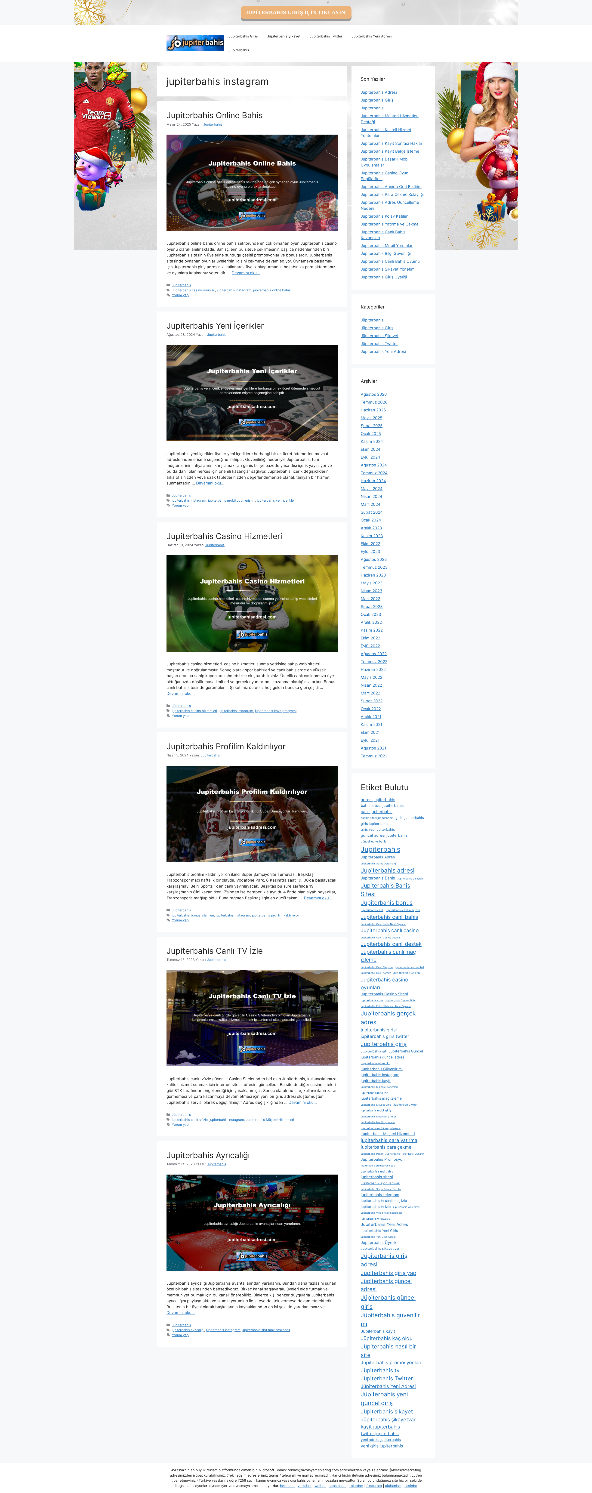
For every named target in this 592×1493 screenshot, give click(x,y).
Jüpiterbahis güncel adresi (386, 1285)
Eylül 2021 (370, 740)
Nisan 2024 (371, 496)
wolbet (320, 1486)
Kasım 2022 (372, 630)
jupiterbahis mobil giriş (376, 1110)
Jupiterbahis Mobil (405, 1104)
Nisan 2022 (371, 685)
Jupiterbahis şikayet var (380, 1248)
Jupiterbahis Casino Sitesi (384, 994)
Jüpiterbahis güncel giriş (388, 1302)
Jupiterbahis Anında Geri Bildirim (391, 186)
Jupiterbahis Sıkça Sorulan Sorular (381, 1189)
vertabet (304, 1486)
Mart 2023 (370, 598)
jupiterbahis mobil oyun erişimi (231, 500)
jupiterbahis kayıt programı (275, 711)
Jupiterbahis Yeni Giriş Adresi (378, 1236)
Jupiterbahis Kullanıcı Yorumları (379, 1087)
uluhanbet (393, 1486)
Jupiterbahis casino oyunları (193, 290)
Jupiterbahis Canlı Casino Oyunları (381, 937)
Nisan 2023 (371, 591)
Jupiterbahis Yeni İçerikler (215, 325)
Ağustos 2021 (373, 748)
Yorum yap (180, 295)
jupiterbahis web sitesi (406, 1207)
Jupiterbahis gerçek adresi (388, 1018)
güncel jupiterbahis (373, 841)
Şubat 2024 (372, 512)
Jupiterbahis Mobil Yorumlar (387, 245)
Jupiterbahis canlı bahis (389, 917)
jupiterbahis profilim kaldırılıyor (275, 915)
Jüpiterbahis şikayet (387, 1411)
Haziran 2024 (373, 480)
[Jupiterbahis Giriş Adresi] (195, 43)
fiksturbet (374, 1486)
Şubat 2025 (371, 425)
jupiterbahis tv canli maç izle (384, 1201)
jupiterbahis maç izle (374, 1093)
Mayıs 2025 (371, 418)
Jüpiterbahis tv (380, 1370)
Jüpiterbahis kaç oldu (387, 1338)
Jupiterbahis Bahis (378, 878)
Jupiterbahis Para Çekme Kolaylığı (392, 194)
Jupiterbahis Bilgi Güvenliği (386, 253)
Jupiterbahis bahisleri (410, 878)
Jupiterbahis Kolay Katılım (384, 216)
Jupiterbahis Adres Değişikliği (379, 863)
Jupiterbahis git (373, 1051)
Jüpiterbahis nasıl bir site (388, 1350)
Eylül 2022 (370, 646)
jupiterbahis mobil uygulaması (381, 1128)
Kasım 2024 (372, 441)
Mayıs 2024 (371, 488)
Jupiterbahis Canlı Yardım (376, 973)
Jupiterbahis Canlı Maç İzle (377, 967)
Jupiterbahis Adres (378, 857)
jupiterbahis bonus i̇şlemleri (193, 915)
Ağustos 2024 (374, 465)
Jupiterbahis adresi (387, 870)
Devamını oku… (246, 273)
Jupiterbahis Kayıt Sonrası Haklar (391, 143)
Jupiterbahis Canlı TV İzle (214, 951)
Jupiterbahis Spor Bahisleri (380, 1183)
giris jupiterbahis (374, 824)
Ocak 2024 (371, 520)
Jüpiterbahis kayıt (378, 1331)
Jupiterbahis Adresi (379, 92)
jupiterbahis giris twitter (385, 1036)
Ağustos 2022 (374, 653)
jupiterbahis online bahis (272, 290)
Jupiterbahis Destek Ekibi (400, 1000)
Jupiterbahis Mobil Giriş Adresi (379, 1116)
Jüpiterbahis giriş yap (388, 1273)
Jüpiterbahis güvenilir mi (390, 1319)
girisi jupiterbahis (409, 818)
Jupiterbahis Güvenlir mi (382, 1069)
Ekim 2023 (370, 543)
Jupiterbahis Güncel (405, 1051)
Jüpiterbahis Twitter (326, 36)
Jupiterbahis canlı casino (390, 930)
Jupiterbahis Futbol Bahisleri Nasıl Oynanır (386, 1006)
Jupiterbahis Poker (372, 1153)
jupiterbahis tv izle (376, 1207)
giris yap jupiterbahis (378, 829)
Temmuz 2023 (374, 567)
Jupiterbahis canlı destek (391, 944)
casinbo (410, 1486)
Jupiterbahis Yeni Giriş (379, 1231)
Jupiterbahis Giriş (377, 100)
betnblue (287, 1486)
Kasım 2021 (371, 724)
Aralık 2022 (371, 622)
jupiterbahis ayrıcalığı (188, 1330)
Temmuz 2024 (374, 473)
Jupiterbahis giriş (384, 1043)
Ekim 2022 (370, 638)
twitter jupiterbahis (380, 1433)
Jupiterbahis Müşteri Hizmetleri (270, 1120)
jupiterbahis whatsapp (375, 1218)
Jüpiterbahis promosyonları (391, 1362)
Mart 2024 (370, 504)
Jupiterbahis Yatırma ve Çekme (390, 224)
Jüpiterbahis (239, 50)
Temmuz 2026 (374, 402)
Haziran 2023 (373, 575)
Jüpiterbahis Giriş (243, 36)
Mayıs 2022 (371, 677)
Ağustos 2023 (374, 559)
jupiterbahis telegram (380, 1194)
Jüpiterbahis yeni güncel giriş (384, 1399)
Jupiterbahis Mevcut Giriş (376, 1104)
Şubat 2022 (371, 701)
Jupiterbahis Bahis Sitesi (385, 890)
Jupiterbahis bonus (387, 902)
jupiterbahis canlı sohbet (409, 967)
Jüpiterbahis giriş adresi (384, 1260)
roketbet (356, 1486)
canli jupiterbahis (376, 811)
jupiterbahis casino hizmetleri (194, 711)
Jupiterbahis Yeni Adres (384, 1224)
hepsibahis (337, 1486)
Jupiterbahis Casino (406, 973)
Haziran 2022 (373, 669)
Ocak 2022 (371, 708)
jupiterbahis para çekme (386, 1147)
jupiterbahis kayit (376, 1081)
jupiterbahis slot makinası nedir (266, 1330)
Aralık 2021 (371, 716)
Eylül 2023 (370, 551)
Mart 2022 (370, 693)
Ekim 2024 (370, 449)
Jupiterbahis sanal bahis (377, 1171)
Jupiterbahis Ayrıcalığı (208, 1155)
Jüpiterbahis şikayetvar (388, 1419)
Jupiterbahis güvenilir (375, 1063)
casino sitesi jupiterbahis (377, 818)
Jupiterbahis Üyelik (378, 1242)
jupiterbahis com (372, 1000)
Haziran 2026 (373, 410)
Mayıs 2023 (371, 583)
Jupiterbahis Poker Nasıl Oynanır (404, 1153)
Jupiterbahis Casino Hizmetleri (224, 536)
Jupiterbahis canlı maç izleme (388, 956)
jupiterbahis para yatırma (389, 1140)
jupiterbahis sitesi (377, 1177)
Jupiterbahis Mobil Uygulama (378, 1122)
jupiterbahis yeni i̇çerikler (276, 500)
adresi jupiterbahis (378, 799)
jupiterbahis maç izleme (381, 1098)
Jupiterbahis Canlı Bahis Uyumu (390, 261)
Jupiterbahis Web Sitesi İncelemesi (381, 1212)
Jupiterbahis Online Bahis (214, 115)
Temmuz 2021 (374, 756)
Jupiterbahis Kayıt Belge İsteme (390, 151)
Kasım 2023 (372, 536)
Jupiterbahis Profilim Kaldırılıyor (226, 746)
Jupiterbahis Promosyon (383, 1159)
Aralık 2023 (371, 528)
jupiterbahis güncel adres (382, 1057)
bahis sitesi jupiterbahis (382, 805)
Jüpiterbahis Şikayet (283, 36)
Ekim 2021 (370, 732)
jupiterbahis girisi (379, 1030)
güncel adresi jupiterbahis (384, 835)
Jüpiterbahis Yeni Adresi (372, 36)
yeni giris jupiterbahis (382, 1445)
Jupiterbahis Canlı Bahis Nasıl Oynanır (383, 924)
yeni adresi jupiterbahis (381, 1439)
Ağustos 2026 (374, 394)
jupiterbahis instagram (234, 290)
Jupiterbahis (372, 108)
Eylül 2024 (370, 457)
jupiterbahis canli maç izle (403, 910)
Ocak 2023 (371, 614)
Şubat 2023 (372, 606)
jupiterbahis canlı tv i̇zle (190, 1120)
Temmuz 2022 (374, 661)
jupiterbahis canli (372, 910)
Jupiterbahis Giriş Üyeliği (384, 277)
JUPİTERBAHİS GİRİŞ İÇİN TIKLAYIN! (296, 12)
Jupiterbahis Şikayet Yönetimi (388, 269)
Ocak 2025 (371, 433)
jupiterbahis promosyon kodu (378, 1165)
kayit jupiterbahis (380, 1427)
